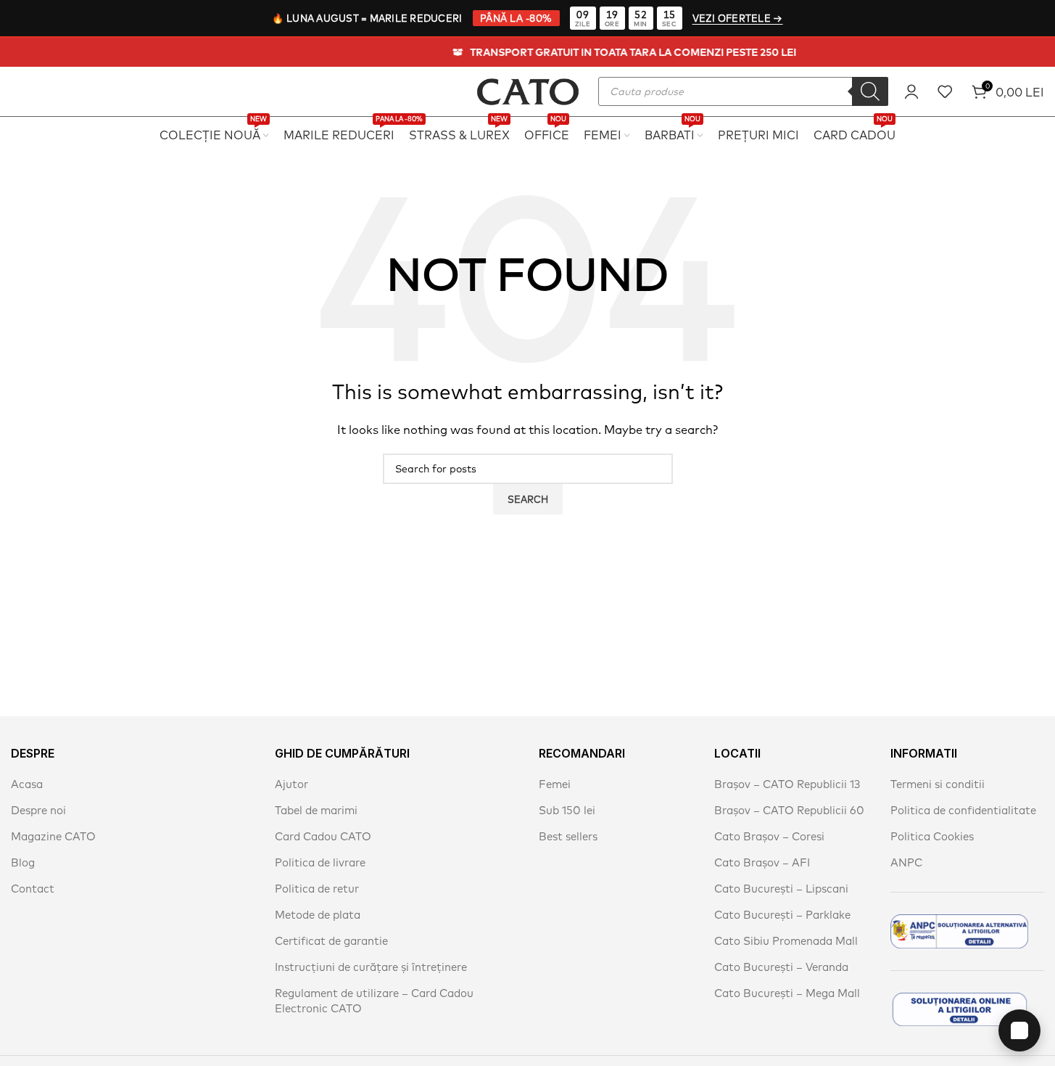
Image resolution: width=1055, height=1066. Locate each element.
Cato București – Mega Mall (787, 993)
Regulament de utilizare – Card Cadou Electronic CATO (374, 1000)
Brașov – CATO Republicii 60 (789, 810)
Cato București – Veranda (781, 967)
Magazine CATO (53, 836)
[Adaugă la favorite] (944, 91)
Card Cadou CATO (323, 836)
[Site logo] (527, 90)
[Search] (870, 91)
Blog (23, 862)
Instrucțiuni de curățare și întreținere (371, 967)
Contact (32, 888)
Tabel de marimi (316, 810)
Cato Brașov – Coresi (769, 836)
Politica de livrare (320, 862)
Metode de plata (317, 915)
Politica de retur (317, 888)
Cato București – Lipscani (781, 888)
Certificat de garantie (331, 941)
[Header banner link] (527, 52)
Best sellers (568, 836)
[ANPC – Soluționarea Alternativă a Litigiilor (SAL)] (959, 931)
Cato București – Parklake (782, 915)
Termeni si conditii (937, 784)
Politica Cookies (932, 836)
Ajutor (291, 784)
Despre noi (38, 810)
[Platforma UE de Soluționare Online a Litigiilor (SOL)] (959, 1009)
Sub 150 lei (567, 810)
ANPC (906, 862)
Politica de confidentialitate (963, 810)
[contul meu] (911, 91)
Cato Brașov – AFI (762, 862)
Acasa (27, 784)
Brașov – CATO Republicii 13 (787, 784)
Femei (555, 784)
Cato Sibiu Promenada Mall (786, 941)
